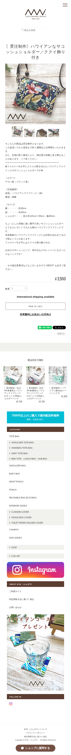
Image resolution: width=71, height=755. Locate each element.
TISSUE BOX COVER (21, 517)
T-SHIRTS (13, 530)
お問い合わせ (15, 607)
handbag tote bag (21, 448)
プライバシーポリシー (35, 733)
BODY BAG (14, 474)
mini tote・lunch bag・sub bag (29, 459)
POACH (13, 490)
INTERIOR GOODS (18, 506)
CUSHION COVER (20, 512)
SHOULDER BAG (17, 465)
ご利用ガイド (15, 591)
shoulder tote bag (22, 442)
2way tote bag (19, 453)
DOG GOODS (15, 538)
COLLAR (15, 556)
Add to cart (35, 306)
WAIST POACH (16, 481)
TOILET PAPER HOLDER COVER (27, 523)
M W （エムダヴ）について (35, 729)
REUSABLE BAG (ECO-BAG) (23, 498)
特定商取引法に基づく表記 (21, 599)
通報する (61, 334)
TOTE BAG (14, 436)
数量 (7, 289)
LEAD (14, 547)
